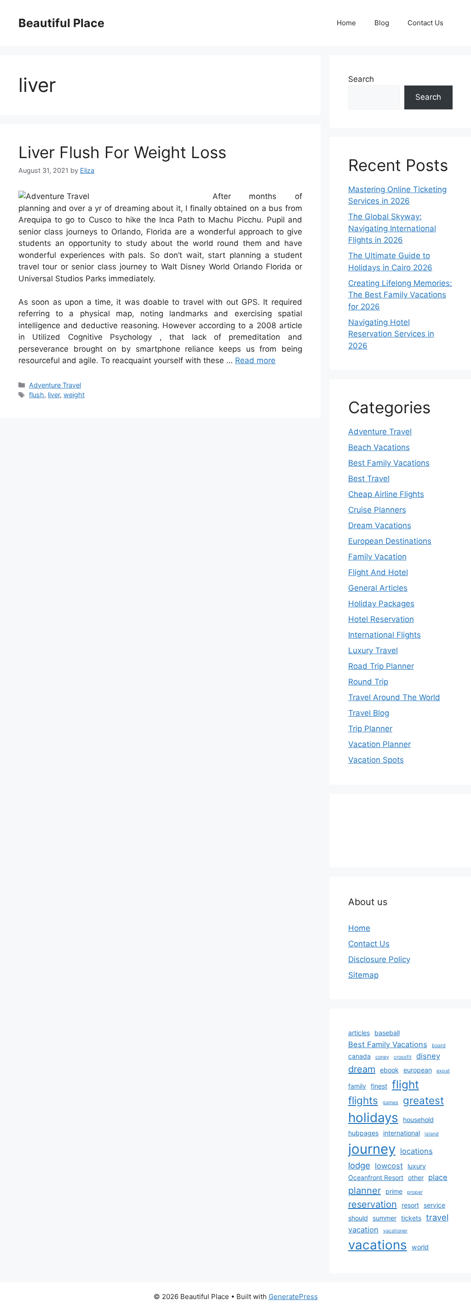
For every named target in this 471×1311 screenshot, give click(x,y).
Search (361, 79)
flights (363, 1100)
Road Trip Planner (381, 666)
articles (359, 1033)
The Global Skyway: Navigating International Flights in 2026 (392, 228)
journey (372, 1149)
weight (74, 395)
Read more (255, 360)
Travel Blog (368, 713)
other (416, 1177)
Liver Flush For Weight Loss (122, 152)
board (439, 1046)
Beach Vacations (379, 447)
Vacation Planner (379, 744)
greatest (423, 1100)
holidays (373, 1117)
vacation (363, 1229)
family (357, 1086)
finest (379, 1086)
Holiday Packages (381, 603)
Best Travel (369, 478)
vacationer (395, 1231)
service (434, 1205)
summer (384, 1218)
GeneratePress (293, 1296)
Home (346, 22)
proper (415, 1192)
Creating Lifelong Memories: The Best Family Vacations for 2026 (400, 295)
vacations (377, 1245)
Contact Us (425, 22)
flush (36, 395)
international (401, 1133)
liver (54, 395)
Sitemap (363, 975)
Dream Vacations (379, 525)
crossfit (403, 1057)
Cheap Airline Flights (386, 494)
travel (437, 1217)
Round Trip (368, 681)
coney (382, 1057)
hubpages (363, 1133)
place (438, 1177)
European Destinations (389, 541)
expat (443, 1071)
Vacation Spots (376, 759)
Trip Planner (370, 728)
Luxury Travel (373, 650)
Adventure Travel (55, 385)
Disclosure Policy (379, 959)
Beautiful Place (61, 23)
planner (364, 1190)
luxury (417, 1166)
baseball (387, 1033)
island (432, 1134)
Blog (381, 22)
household (418, 1119)
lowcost (389, 1165)
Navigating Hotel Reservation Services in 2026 (391, 334)
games (390, 1103)
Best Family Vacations (389, 462)
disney (428, 1055)
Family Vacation (377, 556)
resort (410, 1205)
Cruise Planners (377, 509)
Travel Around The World (394, 697)
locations (416, 1151)
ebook (389, 1070)
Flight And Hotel (378, 572)
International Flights (384, 634)
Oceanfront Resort (375, 1177)
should (358, 1218)
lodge (359, 1165)
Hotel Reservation (381, 619)
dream (361, 1069)
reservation (372, 1204)
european (417, 1070)
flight (405, 1084)
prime (393, 1191)
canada (359, 1056)
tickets (411, 1218)
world (420, 1247)
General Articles (378, 588)
